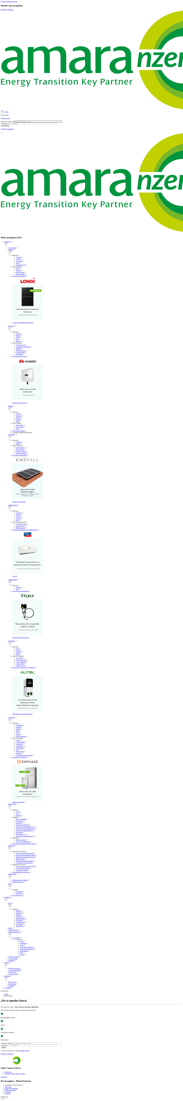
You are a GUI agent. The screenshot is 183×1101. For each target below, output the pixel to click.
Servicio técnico (13, 974)
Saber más (4, 1077)
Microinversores (21, 350)
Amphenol (19, 725)
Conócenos (8, 1072)
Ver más (14, 576)
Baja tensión (19, 427)
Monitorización (13, 505)
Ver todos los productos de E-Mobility (23, 667)
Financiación (12, 972)
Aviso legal (8, 1087)
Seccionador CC (21, 834)
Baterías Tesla (20, 859)
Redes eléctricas (13, 930)
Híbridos (18, 349)
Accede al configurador (23, 842)
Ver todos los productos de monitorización (24, 530)
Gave (17, 813)
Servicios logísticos (14, 968)
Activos (22, 955)
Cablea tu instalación (18, 802)
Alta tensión (19, 425)
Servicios (7, 962)
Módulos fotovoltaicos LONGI (25, 857)
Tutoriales (11, 986)
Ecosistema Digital (21, 870)
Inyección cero (20, 526)
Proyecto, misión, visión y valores (15, 1074)
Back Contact (20, 272)
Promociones (12, 874)
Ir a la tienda (12, 248)
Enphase (18, 727)
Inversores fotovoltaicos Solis (25, 853)
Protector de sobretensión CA (25, 830)
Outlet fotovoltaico (17, 882)
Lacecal (18, 518)
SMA (17, 337)
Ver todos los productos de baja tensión (24, 844)
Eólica (10, 928)
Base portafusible (21, 819)
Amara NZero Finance (23, 868)
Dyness (18, 414)
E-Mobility (11, 641)
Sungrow (19, 341)
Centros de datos (13, 957)
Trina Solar (19, 261)
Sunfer (18, 444)
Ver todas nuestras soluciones (21, 872)
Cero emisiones (13, 958)
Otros (17, 749)
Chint (17, 812)
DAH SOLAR (20, 265)
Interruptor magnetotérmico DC (25, 829)
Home (6, 994)
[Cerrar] (5, 246)
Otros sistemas (20, 448)
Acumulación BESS (14, 970)
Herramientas (20, 748)
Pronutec (18, 815)
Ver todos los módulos (19, 276)
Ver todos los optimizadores (20, 591)
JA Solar (18, 257)
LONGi (18, 259)
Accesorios (19, 658)
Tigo (17, 589)
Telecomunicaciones (14, 932)
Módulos (11, 249)
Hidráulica (11, 960)
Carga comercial (21, 660)
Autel (17, 649)
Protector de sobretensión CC (25, 836)
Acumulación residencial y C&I (25, 866)
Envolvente (19, 821)
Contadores (19, 746)
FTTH (22, 941)
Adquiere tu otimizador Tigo (20, 637)
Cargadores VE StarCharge (24, 863)
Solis (17, 339)
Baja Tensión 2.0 (21, 840)
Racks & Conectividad (26, 949)
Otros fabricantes (21, 736)
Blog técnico (12, 982)
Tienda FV (8, 242)
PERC (18, 268)
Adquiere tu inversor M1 (19, 403)
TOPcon (18, 270)
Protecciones (20, 751)
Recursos (3, 9)
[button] (4, 112)
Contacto (7, 1093)
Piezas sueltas (20, 449)
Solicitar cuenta (5, 118)
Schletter (18, 442)
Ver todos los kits (17, 895)
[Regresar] (6, 244)
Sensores (18, 753)
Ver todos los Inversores (19, 356)
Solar (10, 903)
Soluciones (11, 845)
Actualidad (10, 9)
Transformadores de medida (24, 755)
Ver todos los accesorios (19, 757)
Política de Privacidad (11, 1088)
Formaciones (12, 984)
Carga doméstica (21, 662)
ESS (17, 429)
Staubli (18, 734)
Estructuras (11, 434)
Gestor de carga (20, 665)
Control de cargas (21, 524)
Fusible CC (19, 823)
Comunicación (20, 742)
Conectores (19, 744)
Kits (9, 884)
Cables (18, 740)
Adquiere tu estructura (19, 502)
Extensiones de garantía (23, 347)
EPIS (21, 953)
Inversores (11, 326)
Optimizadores (20, 352)
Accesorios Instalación (26, 947)
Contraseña (5, 123)
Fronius (18, 334)
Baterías (10, 406)
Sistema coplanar (21, 451)
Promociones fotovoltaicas (20, 880)
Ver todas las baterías (18, 431)
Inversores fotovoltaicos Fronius (25, 855)
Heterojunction (20, 274)
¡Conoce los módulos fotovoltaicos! (23, 322)
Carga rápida (20, 664)
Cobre (22, 945)
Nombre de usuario (7, 121)
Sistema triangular (21, 453)
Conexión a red (20, 345)
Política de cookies (10, 1090)
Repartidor (19, 832)
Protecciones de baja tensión (24, 861)
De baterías (19, 354)
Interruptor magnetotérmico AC (25, 827)
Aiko (17, 263)
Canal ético (8, 1092)
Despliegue (23, 943)
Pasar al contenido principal (9, 1)
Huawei (18, 335)
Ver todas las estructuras (19, 455)
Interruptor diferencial (22, 825)
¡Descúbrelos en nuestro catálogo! (22, 714)
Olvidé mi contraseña (7, 129)
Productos (8, 897)
